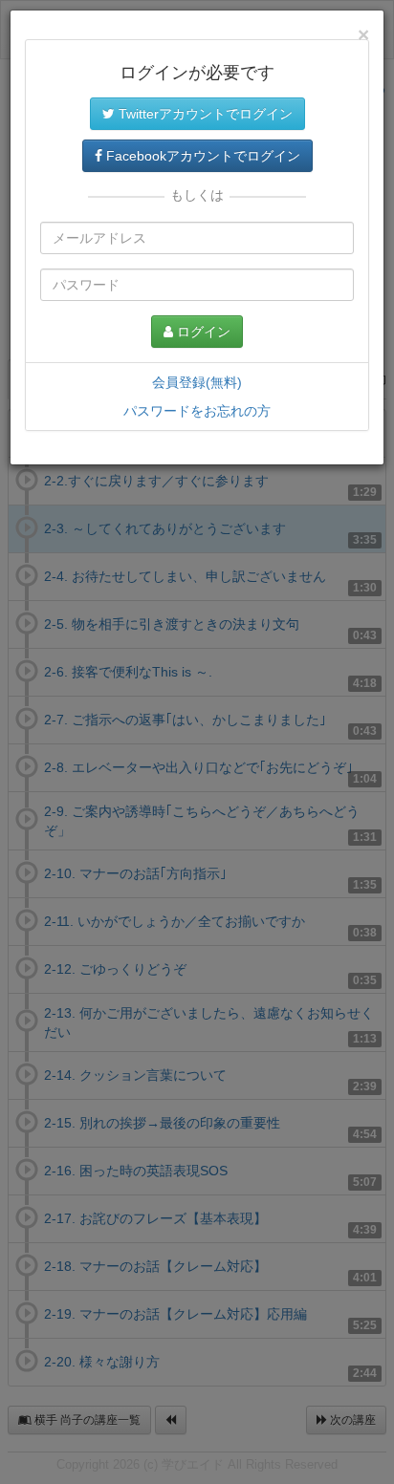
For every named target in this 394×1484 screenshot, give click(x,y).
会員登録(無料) (197, 382)
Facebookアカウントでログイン (201, 155)
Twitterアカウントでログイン (204, 113)
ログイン (201, 331)
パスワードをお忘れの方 (197, 411)
